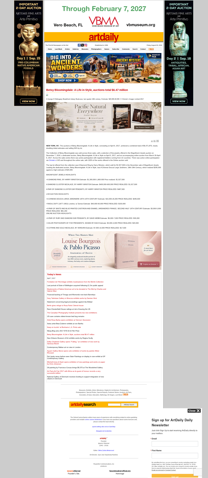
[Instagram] (85, 46)
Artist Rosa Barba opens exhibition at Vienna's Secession (69, 320)
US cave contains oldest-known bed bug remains (65, 316)
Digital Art (107, 390)
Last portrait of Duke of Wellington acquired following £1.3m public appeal (75, 285)
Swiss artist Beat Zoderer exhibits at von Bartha (65, 324)
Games (106, 49)
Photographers (96, 49)
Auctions (122, 392)
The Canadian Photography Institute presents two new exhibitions (72, 313)
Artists (67, 49)
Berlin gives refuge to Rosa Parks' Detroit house (65, 305)
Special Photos (91, 392)
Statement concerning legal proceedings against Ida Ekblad (69, 302)
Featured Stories (113, 392)
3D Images (110, 395)
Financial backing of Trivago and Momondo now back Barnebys (71, 295)
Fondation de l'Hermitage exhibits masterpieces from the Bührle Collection (75, 282)
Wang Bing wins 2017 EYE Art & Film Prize (63, 331)
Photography (124, 390)
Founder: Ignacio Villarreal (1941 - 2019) (103, 443)
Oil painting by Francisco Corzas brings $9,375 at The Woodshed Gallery (75, 367)
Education (96, 395)
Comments (126, 49)
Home (50, 49)
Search (135, 49)
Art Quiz (89, 395)
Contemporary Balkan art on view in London (64, 347)
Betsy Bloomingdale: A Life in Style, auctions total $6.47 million (70, 334)
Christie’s (52, 160)
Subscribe (115, 49)
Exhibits (88, 390)
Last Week (58, 49)
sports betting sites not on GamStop (103, 427)
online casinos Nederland (93, 419)
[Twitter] (82, 46)
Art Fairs (128, 392)
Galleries (76, 49)
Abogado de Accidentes (104, 431)
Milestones (100, 390)
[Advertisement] (133, 290)
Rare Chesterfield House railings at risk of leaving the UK (68, 309)
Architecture (115, 390)
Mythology (103, 395)
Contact (143, 49)
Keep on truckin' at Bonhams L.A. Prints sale (64, 327)
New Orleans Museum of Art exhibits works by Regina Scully (70, 338)
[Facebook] (79, 46)
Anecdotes (82, 395)
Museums (85, 49)
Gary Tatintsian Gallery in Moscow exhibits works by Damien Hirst (72, 298)
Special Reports (102, 392)
